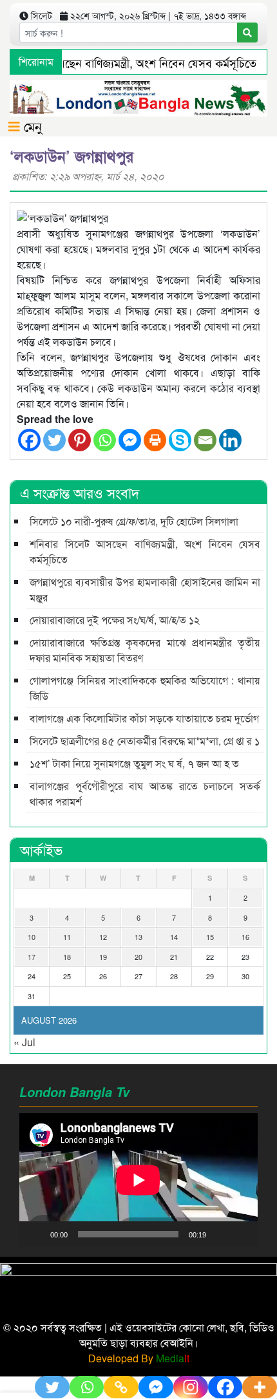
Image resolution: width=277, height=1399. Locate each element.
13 (138, 937)
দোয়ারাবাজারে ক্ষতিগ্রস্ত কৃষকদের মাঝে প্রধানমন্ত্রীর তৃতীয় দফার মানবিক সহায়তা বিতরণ (145, 650)
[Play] (36, 1234)
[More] (259, 1387)
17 (31, 957)
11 (67, 937)
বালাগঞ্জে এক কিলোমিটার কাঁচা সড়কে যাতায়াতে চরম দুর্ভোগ (144, 718)
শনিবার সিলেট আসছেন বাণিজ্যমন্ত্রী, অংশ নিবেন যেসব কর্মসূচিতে (145, 551)
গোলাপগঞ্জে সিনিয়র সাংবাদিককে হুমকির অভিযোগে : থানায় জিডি (145, 688)
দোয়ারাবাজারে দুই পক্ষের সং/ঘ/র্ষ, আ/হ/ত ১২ (115, 619)
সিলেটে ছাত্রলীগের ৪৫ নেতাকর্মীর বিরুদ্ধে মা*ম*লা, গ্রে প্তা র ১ (145, 740)
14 (174, 937)
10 (31, 937)
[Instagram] (190, 1387)
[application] (138, 1180)
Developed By (138, 1358)
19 (103, 957)
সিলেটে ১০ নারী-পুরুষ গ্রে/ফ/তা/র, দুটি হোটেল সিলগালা (134, 521)
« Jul (24, 1042)
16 (245, 937)
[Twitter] (54, 440)
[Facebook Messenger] (130, 440)
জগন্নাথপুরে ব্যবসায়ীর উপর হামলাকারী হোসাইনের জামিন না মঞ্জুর (145, 589)
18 (67, 957)
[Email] (205, 440)
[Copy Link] (121, 1387)
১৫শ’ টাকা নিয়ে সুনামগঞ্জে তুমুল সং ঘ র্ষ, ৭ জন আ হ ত (134, 763)
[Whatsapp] (104, 440)
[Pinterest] (79, 440)
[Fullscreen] (240, 1234)
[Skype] (180, 440)
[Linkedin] (230, 440)
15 (210, 937)
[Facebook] (29, 440)
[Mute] (220, 1234)
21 (174, 957)
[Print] (155, 440)
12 (103, 937)
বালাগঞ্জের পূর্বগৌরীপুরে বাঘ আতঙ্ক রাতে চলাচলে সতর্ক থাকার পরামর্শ (145, 793)
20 (138, 957)
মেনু (31, 126)
